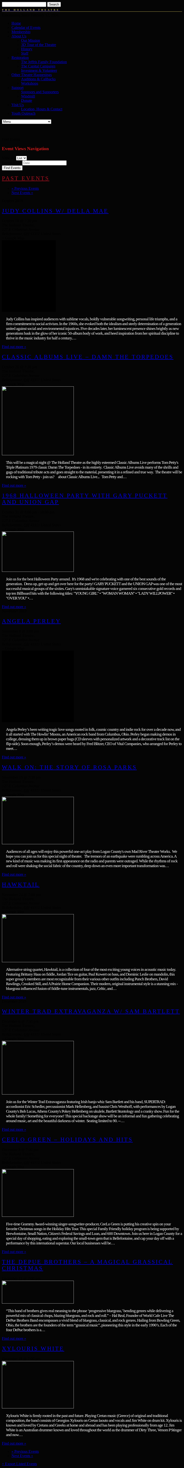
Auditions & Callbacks (38, 79)
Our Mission (30, 40)
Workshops (29, 83)
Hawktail (21, 884)
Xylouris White (33, 1348)
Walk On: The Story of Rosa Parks (69, 767)
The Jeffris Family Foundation (44, 62)
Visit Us (18, 105)
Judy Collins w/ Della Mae (55, 211)
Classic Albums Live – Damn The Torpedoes (87, 357)
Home (16, 23)
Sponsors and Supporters (40, 92)
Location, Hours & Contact (41, 109)
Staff (24, 53)
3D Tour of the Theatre (38, 45)
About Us (19, 36)
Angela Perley (31, 621)
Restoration (20, 58)
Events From (11, 163)
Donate (26, 100)
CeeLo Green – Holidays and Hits (67, 1139)
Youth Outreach (23, 113)
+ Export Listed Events (19, 1464)
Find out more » (14, 347)
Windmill (28, 96)
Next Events (22, 193)
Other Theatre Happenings (32, 75)
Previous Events (25, 188)
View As (8, 158)
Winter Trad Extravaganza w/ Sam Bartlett (91, 1011)
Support (17, 88)
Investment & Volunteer (39, 70)
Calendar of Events (26, 28)
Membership (21, 32)
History (26, 49)
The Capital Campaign (38, 66)
